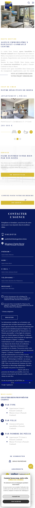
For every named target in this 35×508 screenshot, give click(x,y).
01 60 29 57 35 (10, 234)
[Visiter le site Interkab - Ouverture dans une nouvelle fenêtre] (25, 474)
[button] (15, 139)
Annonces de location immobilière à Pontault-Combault (17, 426)
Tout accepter (16, 501)
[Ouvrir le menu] (33, 3)
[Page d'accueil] (8, 5)
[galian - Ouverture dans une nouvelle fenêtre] (14, 474)
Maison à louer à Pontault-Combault (18, 414)
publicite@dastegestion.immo (16, 239)
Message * (7, 286)
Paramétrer (16, 496)
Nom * (5, 260)
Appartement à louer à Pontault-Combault (16, 409)
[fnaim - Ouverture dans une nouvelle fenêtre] (7, 474)
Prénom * (6, 251)
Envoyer (9, 317)
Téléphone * (8, 277)
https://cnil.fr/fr (28, 352)
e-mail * (6, 269)
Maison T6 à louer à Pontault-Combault (19, 443)
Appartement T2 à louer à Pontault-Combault (17, 438)
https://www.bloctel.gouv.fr (9, 370)
